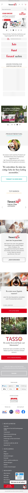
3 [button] (16, 30)
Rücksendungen (8, 462)
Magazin (6, 453)
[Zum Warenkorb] (25, 4)
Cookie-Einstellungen (10, 467)
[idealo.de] (11, 412)
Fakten (5, 464)
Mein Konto (7, 473)
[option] (14, 19)
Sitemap (6, 426)
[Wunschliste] (22, 4)
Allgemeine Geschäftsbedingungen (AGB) (13, 429)
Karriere (6, 441)
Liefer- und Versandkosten (11, 460)
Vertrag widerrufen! (9, 486)
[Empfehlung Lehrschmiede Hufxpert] (14, 114)
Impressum (7, 432)
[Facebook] (23, 412)
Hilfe (5, 451)
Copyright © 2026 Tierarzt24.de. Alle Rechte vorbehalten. (14, 491)
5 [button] (21, 30)
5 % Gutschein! (14, 311)
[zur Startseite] (12, 4)
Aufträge (6, 475)
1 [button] (10, 30)
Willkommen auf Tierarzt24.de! (14, 0)
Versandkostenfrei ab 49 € (16, 38)
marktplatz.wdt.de (9, 443)
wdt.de (16, 443)
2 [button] (13, 30)
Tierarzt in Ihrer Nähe (14, 179)
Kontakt (14, 373)
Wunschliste (7, 482)
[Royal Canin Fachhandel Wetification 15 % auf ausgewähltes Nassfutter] (14, 19)
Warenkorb (7, 479)
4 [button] (18, 30)
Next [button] (25, 19)
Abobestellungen (8, 456)
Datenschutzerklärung (10, 434)
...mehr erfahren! (14, 260)
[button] (6, 30)
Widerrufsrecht (8, 436)
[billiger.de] (4, 412)
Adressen (6, 477)
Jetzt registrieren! (14, 357)
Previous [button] (2, 19)
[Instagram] (17, 412)
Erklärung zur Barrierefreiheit (12, 438)
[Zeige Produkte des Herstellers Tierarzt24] (14, 207)
